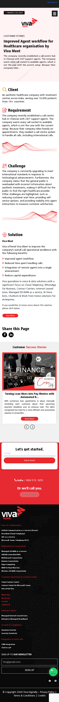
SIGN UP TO (16, 654)
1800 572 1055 (30, 480)
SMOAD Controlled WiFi (11, 554)
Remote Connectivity (9, 561)
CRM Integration (8, 644)
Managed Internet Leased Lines (14, 616)
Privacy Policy (47, 692)
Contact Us (5, 605)
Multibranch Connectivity (11, 558)
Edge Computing (8, 564)
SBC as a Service (8, 537)
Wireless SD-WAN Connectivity (13, 571)
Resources (5, 598)
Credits (42, 695)
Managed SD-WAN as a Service (13, 551)
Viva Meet (10, 315)
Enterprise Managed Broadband (14, 619)
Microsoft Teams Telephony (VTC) (15, 540)
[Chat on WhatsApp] (53, 672)
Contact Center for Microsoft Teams (16, 585)
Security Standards (9, 633)
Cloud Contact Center (10, 582)
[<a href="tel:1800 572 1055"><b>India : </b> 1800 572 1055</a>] (15, 480)
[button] (55, 14)
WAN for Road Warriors (10, 568)
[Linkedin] (55, 681)
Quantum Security (8, 630)
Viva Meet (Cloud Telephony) (13, 534)
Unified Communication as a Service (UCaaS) (19, 530)
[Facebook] (50, 681)
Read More (29, 416)
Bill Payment (53, 2)
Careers (4, 601)
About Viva (5, 595)
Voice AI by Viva (7, 588)
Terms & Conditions (24, 695)
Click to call (6, 647)
